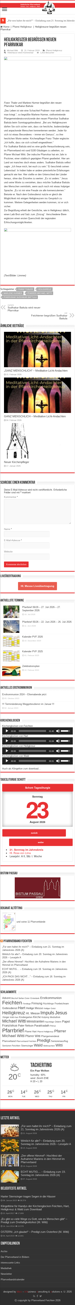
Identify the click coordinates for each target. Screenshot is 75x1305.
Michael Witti (12, 50)
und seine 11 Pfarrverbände (30, 921)
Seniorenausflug (59, 1041)
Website (8, 551)
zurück (34, 832)
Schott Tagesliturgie (37, 787)
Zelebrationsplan (31, 666)
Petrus (53, 1026)
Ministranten (35, 1021)
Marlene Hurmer (12, 293)
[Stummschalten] (58, 731)
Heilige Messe (34, 1008)
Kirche (37, 1017)
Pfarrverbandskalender (12, 1279)
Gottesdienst (9, 1008)
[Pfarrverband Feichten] (37, 7)
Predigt (43, 1040)
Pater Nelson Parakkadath (33, 1025)
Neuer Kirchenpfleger (16, 462)
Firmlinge (27, 1004)
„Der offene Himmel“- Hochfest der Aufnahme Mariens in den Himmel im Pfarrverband (43, 1159)
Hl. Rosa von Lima (20, 853)
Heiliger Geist (50, 1008)
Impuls (47, 1012)
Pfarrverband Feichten (17, 941)
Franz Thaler (25, 289)
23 (37, 809)
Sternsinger (27, 1045)
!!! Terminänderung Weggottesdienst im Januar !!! (28, 704)
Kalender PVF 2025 (32, 651)
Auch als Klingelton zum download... (21, 768)
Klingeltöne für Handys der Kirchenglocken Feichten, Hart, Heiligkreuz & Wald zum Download (35, 1207)
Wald (38, 1045)
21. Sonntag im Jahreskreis (26, 849)
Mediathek (55, 1017)
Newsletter (6, 1274)
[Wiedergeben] (7, 731)
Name (8, 529)
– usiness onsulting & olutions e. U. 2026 (44, 1291)
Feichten (12, 1002)
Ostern (58, 1022)
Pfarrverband (9, 1041)
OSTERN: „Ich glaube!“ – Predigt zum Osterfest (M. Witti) (35, 1231)
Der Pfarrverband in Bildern (15, 1257)
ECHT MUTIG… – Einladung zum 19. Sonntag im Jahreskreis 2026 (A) (43, 1173)
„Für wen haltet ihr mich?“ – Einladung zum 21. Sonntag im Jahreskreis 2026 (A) (46, 1127)
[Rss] (34, 1296)
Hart (21, 1008)
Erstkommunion (51, 998)
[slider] (32, 731)
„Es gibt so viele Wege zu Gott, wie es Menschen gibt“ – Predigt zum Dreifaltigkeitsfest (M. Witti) (34, 1220)
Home (6, 26)
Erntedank (35, 998)
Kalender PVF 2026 (32, 636)
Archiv (4, 1251)
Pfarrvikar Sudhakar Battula (20, 297)
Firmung (36, 1003)
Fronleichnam (62, 1003)
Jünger (5, 1017)
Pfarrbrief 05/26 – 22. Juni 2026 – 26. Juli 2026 (47, 621)
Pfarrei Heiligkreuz (22, 26)
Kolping (45, 1017)
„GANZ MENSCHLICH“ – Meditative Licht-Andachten (36, 370)
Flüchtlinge (48, 1003)
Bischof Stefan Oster (20, 998)
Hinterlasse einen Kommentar (20, 53)
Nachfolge (49, 1022)
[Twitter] (40, 1296)
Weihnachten (49, 1046)
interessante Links (10, 1262)
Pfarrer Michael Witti (39, 293)
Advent (6, 998)
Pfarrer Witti (32, 1036)
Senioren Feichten (11, 1045)
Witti (59, 1045)
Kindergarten (25, 1017)
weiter (41, 842)
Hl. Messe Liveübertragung (37, 586)
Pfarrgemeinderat (50, 1036)
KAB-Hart (14, 1017)
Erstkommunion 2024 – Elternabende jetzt (24, 694)
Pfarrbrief (13, 1030)
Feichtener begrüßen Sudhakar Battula (49, 316)
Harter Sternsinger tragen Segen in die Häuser (28, 1196)
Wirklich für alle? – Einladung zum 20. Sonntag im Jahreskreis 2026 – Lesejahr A (46, 1142)
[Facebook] (37, 1296)
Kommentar (11, 497)
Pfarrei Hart (31, 1031)
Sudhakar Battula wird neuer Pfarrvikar (24, 308)
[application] (37, 731)
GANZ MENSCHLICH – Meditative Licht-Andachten (35, 416)
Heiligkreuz (44, 289)
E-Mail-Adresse (13, 540)
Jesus (61, 1012)
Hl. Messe (33, 1013)
